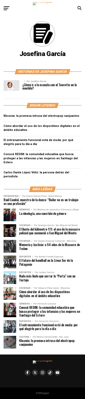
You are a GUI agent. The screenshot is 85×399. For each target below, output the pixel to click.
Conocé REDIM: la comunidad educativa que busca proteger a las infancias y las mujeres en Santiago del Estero (41, 158)
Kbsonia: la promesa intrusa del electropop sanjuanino (41, 116)
